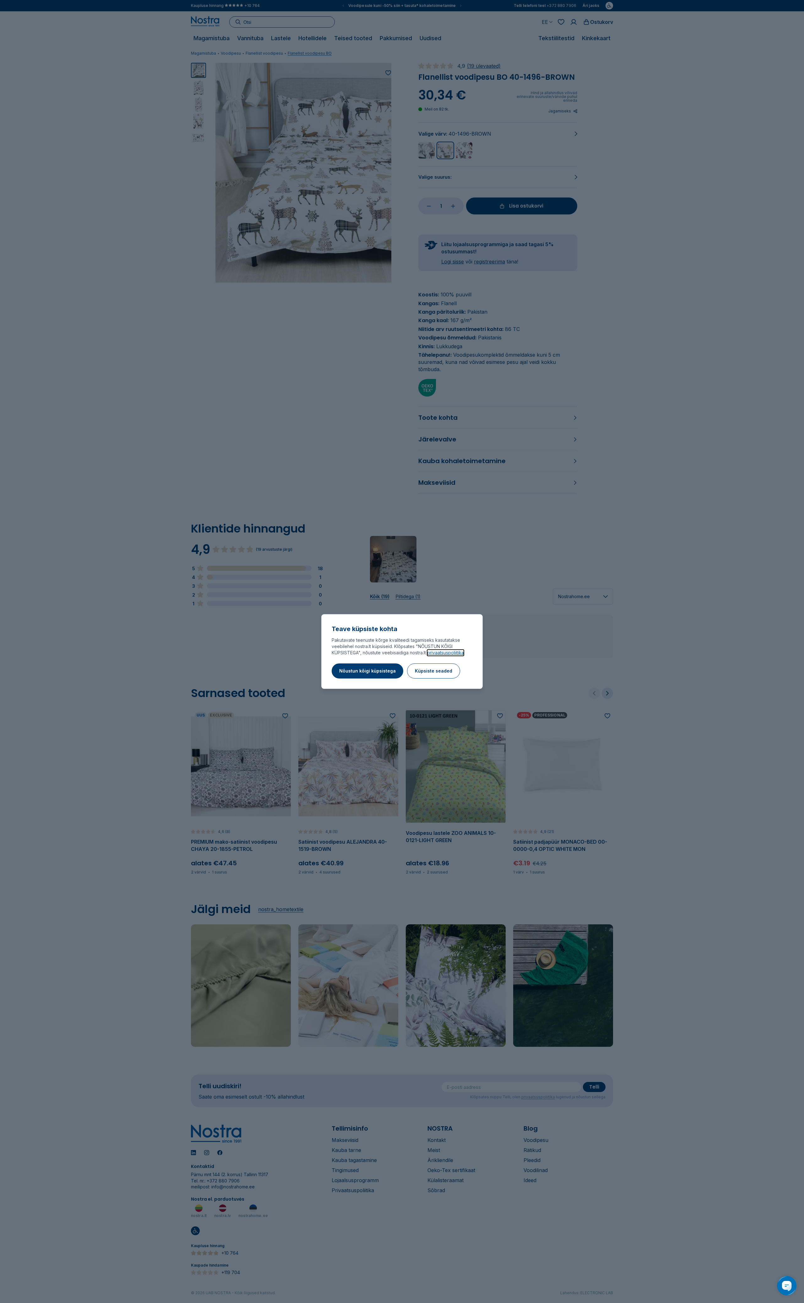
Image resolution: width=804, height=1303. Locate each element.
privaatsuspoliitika (445, 652)
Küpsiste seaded (433, 670)
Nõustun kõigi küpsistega (367, 670)
